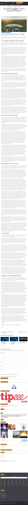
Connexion (2, 454)
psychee (7, 35)
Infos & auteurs (7, 2)
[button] (9, 2)
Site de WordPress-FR (3, 457)
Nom (1, 362)
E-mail (2, 366)
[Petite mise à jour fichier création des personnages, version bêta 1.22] (23, 427)
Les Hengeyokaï (22, 342)
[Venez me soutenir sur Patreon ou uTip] (11, 427)
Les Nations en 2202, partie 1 (13, 343)
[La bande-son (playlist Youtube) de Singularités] (4, 427)
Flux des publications (3, 455)
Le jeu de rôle (13, 2)
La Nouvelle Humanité (4, 32)
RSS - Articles (2, 446)
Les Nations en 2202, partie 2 (3, 343)
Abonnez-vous (25, 440)
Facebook (2, 409)
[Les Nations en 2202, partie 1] (14, 337)
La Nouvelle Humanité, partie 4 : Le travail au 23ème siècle (7, 332)
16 (1, 483)
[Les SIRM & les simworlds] (23, 434)
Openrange (6, 4)
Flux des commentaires (3, 456)
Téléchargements (18, 4)
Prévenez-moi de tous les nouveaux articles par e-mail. (8, 376)
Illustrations (12, 4)
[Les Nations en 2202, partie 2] (5, 337)
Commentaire (3, 352)
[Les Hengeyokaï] (23, 337)
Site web (2, 369)
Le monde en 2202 (19, 2)
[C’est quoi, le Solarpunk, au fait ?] (16, 434)
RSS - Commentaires (3, 447)
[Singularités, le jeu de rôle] (1, 4)
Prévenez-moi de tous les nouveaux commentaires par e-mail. (9, 374)
